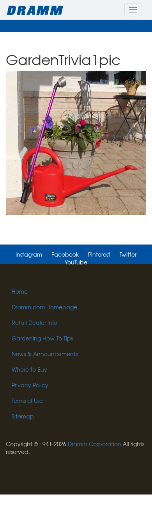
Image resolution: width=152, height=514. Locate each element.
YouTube (76, 262)
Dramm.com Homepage (44, 307)
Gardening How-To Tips (42, 338)
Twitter (128, 254)
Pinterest (99, 254)
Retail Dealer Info (34, 322)
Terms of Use (27, 400)
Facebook (65, 254)
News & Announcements (45, 354)
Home (20, 291)
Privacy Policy (30, 385)
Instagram (29, 254)
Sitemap (23, 416)
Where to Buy (29, 369)
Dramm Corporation (94, 444)
